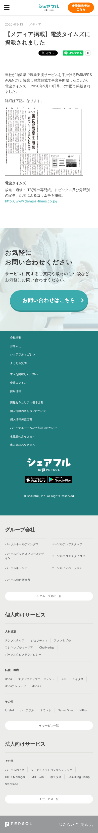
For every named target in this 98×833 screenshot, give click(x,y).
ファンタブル (62, 640)
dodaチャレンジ (15, 686)
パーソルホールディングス (21, 544)
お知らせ (15, 346)
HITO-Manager (15, 777)
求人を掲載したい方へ (24, 374)
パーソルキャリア (16, 568)
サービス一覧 (50, 725)
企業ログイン (18, 382)
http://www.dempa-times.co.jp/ (31, 201)
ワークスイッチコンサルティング (52, 770)
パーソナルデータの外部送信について (34, 428)
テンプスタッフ (15, 640)
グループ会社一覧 (50, 596)
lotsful (9, 710)
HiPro (83, 710)
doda (8, 679)
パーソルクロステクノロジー (70, 556)
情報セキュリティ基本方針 (26, 402)
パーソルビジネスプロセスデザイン (24, 556)
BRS (63, 679)
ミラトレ (45, 710)
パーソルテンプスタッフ (67, 544)
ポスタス (55, 777)
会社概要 (15, 337)
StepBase (11, 784)
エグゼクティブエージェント (36, 679)
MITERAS (37, 777)
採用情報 (15, 391)
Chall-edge (47, 647)
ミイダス (77, 679)
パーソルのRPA (14, 770)
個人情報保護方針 (21, 419)
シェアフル (27, 710)
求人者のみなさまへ (22, 445)
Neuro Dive (65, 710)
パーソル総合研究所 (17, 580)
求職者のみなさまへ (22, 436)
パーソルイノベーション (67, 568)
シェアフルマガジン (22, 354)
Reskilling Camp (79, 777)
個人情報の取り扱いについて (28, 411)
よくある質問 (18, 363)
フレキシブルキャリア (19, 647)
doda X (37, 686)
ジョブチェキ (39, 640)
